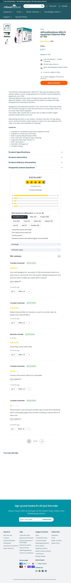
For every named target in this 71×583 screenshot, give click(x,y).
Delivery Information (26, 538)
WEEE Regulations (25, 550)
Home (42, 29)
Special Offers (21, 17)
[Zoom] (23, 35)
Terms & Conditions (26, 553)
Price (42, 46)
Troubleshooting (41, 538)
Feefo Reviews (8, 548)
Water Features (33, 12)
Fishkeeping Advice (42, 543)
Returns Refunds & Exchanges (26, 541)
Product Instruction (18, 157)
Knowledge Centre (52, 12)
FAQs (37, 535)
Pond (19, 12)
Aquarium (7, 12)
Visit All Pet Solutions (10, 546)
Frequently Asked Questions (22, 167)
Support (7, 17)
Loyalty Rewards (9, 540)
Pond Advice (40, 546)
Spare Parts (56, 543)
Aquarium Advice (41, 548)
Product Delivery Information (22, 162)
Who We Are (7, 535)
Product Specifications (19, 152)
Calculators (40, 554)
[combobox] (34, 6)
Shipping (52, 77)
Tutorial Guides (41, 540)
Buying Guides (40, 556)
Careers (6, 538)
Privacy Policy (24, 548)
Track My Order (24, 535)
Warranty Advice (25, 545)
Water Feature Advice (43, 551)
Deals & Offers (57, 540)
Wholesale (7, 543)
